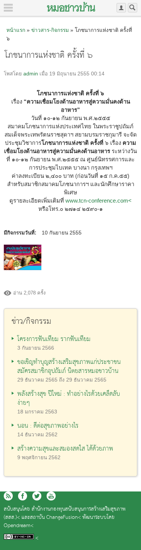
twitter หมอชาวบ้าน (36, 495)
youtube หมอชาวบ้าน (51, 495)
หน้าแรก (15, 30)
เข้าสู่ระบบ (121, 7)
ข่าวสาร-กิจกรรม (50, 30)
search (132, 7)
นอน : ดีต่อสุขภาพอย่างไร (48, 426)
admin (30, 74)
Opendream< (18, 525)
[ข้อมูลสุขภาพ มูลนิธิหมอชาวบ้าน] (71, 7)
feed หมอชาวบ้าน (8, 495)
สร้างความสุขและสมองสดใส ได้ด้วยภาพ (65, 449)
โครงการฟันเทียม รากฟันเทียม (54, 339)
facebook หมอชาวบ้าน (22, 495)
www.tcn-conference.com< (98, 200)
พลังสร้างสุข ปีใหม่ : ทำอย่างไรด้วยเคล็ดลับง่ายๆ (68, 398)
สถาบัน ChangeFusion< (55, 517)
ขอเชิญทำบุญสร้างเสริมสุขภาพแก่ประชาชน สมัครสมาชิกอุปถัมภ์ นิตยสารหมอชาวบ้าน (69, 366)
